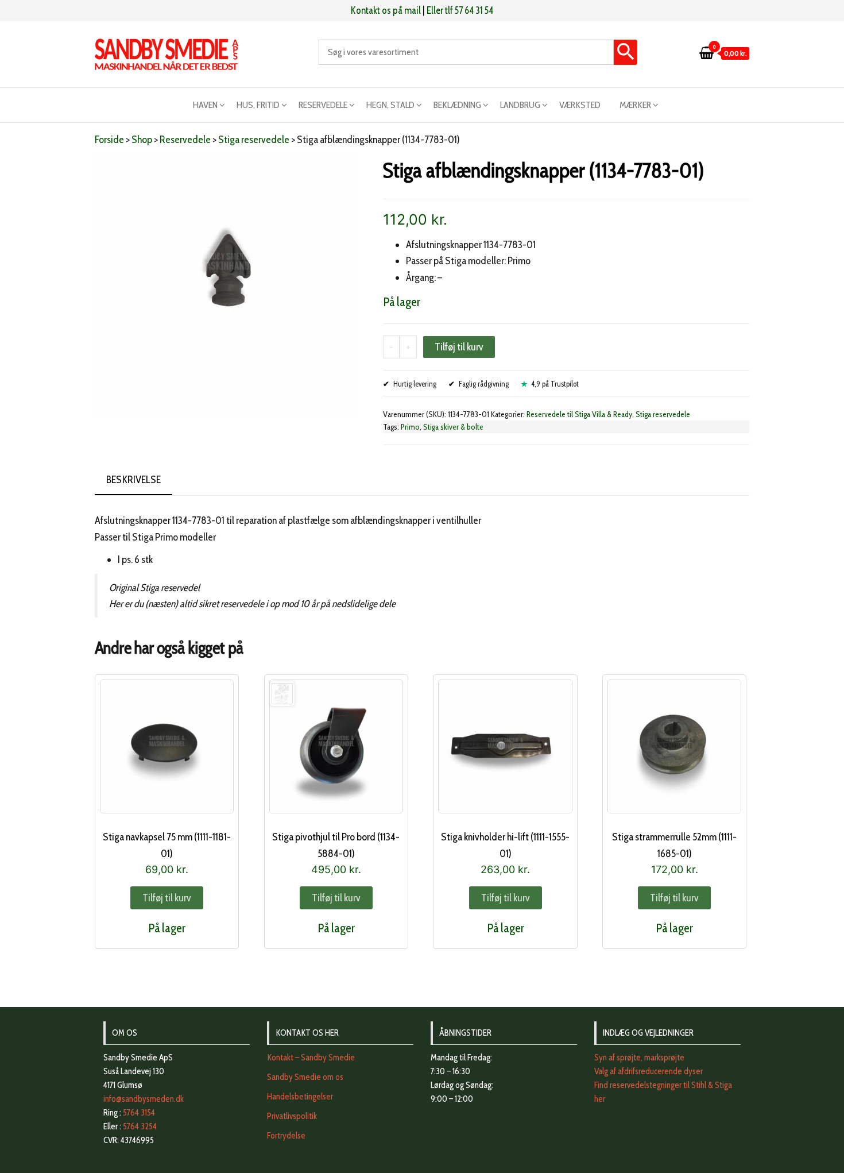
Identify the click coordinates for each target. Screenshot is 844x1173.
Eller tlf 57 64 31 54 (460, 10)
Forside (109, 139)
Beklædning (457, 104)
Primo (410, 427)
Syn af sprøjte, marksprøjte (639, 1057)
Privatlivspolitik (292, 1116)
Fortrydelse (286, 1135)
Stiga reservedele (253, 139)
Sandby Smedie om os (305, 1077)
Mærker (635, 104)
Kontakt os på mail (386, 10)
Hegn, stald (390, 104)
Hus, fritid (258, 104)
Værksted (580, 104)
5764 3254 (140, 1126)
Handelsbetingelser (300, 1096)
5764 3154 (139, 1113)
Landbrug (520, 104)
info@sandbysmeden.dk (143, 1099)
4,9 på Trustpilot (555, 383)
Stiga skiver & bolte (453, 427)
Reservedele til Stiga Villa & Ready (579, 414)
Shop (141, 139)
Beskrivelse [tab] (133, 479)
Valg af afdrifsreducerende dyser (648, 1071)
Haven (205, 104)
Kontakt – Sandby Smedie (311, 1057)
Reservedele (323, 104)
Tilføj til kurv (459, 347)
